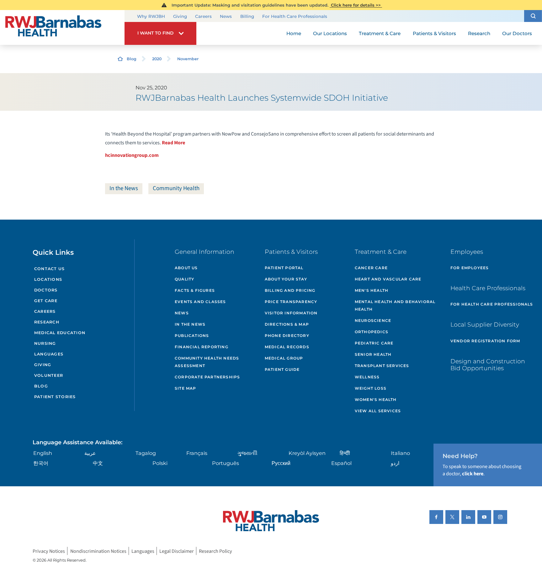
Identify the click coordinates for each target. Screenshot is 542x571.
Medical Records (287, 346)
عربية (90, 453)
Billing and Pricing (290, 290)
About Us (186, 267)
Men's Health (371, 290)
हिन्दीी (345, 453)
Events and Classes (200, 301)
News (226, 16)
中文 (98, 463)
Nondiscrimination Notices (98, 550)
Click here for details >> (356, 5)
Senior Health (373, 354)
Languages (48, 354)
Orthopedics (371, 331)
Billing (247, 16)
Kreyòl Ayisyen (307, 453)
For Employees (469, 267)
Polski (159, 463)
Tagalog (146, 453)
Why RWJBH (151, 16)
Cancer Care (371, 267)
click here (472, 473)
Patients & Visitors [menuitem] (434, 33)
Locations (48, 279)
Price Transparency (291, 301)
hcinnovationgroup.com (132, 155)
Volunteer (48, 375)
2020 (157, 58)
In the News (123, 188)
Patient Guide (282, 369)
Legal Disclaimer (176, 550)
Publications (192, 335)
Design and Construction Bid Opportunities (487, 365)
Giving (180, 16)
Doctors (46, 290)
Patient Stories (55, 396)
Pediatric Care (374, 343)
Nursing (45, 343)
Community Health (176, 188)
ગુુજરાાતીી (247, 453)
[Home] (62, 27)
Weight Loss (370, 388)
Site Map (185, 388)
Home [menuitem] (293, 33)
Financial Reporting (201, 346)
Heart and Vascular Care (388, 279)
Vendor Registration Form (485, 341)
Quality (184, 279)
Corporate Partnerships (207, 377)
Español (341, 463)
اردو (395, 463)
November (188, 58)
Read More (173, 142)
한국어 (40, 463)
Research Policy (215, 550)
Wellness (367, 377)
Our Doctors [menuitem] (517, 33)
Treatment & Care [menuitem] (380, 33)
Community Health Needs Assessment (207, 362)
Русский (281, 463)
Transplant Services (382, 365)
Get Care (45, 300)
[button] (533, 16)
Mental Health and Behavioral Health (395, 305)
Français (196, 453)
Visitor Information (291, 313)
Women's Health (376, 399)
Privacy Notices (49, 550)
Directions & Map (287, 324)
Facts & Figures (195, 290)
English (42, 453)
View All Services (378, 410)
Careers (203, 16)
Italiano (400, 453)
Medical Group (284, 358)
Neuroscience (373, 320)
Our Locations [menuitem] (330, 33)
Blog (131, 58)
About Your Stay (286, 279)
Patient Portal (284, 267)
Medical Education (59, 332)
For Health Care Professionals (294, 16)
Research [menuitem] (479, 33)
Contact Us (49, 268)
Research (46, 322)
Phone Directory (287, 335)
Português (225, 463)
